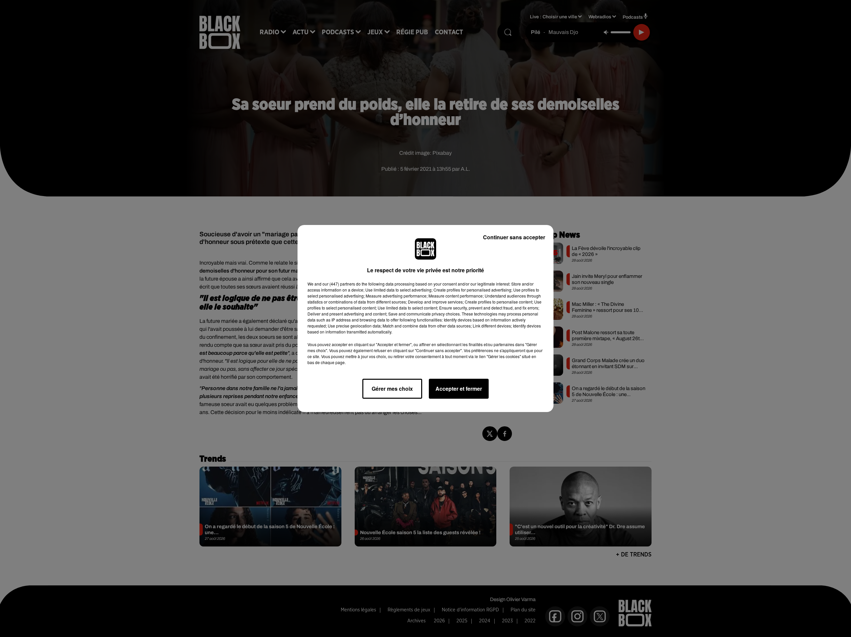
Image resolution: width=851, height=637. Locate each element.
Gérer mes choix (392, 388)
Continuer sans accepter (514, 237)
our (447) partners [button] (338, 284)
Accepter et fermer (458, 388)
